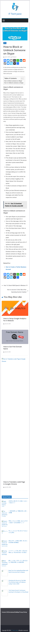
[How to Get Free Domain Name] (15, 331)
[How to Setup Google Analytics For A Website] (15, 302)
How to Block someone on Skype (13, 81)
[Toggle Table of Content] (21, 78)
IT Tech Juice (15, 13)
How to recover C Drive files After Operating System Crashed (16, 291)
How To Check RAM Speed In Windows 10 (15, 285)
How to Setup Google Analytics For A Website (14, 319)
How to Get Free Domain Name (12, 348)
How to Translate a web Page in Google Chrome (14, 483)
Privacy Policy (23, 612)
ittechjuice (14, 57)
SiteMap (16, 612)
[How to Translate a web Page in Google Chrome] (15, 359)
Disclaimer (11, 612)
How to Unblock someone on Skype (13, 83)
